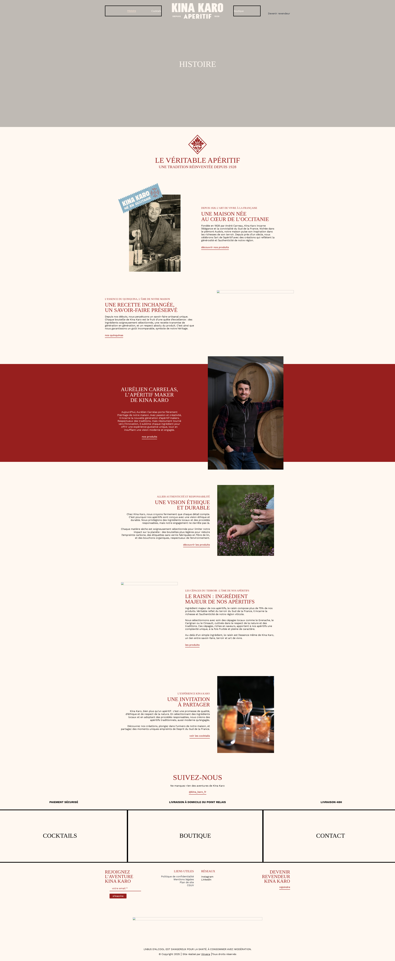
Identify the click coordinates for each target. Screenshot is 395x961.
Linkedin (206, 879)
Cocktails (60, 835)
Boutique (195, 835)
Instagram (207, 876)
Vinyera (205, 954)
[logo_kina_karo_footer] (197, 918)
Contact (330, 835)
